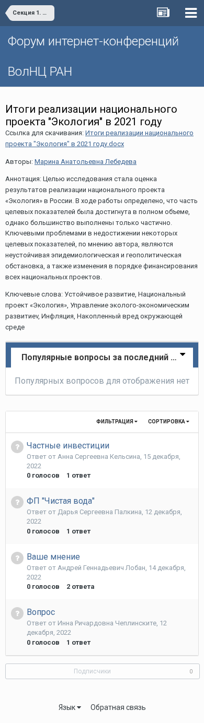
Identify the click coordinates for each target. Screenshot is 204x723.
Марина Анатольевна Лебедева (86, 161)
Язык (68, 707)
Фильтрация (115, 421)
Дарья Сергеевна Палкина (100, 512)
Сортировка (167, 421)
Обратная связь (118, 707)
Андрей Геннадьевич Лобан (101, 568)
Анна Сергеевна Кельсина (99, 456)
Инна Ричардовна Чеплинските (107, 623)
